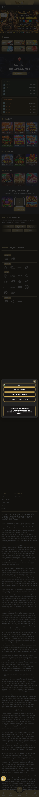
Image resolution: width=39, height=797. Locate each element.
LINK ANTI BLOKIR (20, 389)
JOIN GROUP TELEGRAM (19, 399)
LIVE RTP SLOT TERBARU (19, 394)
